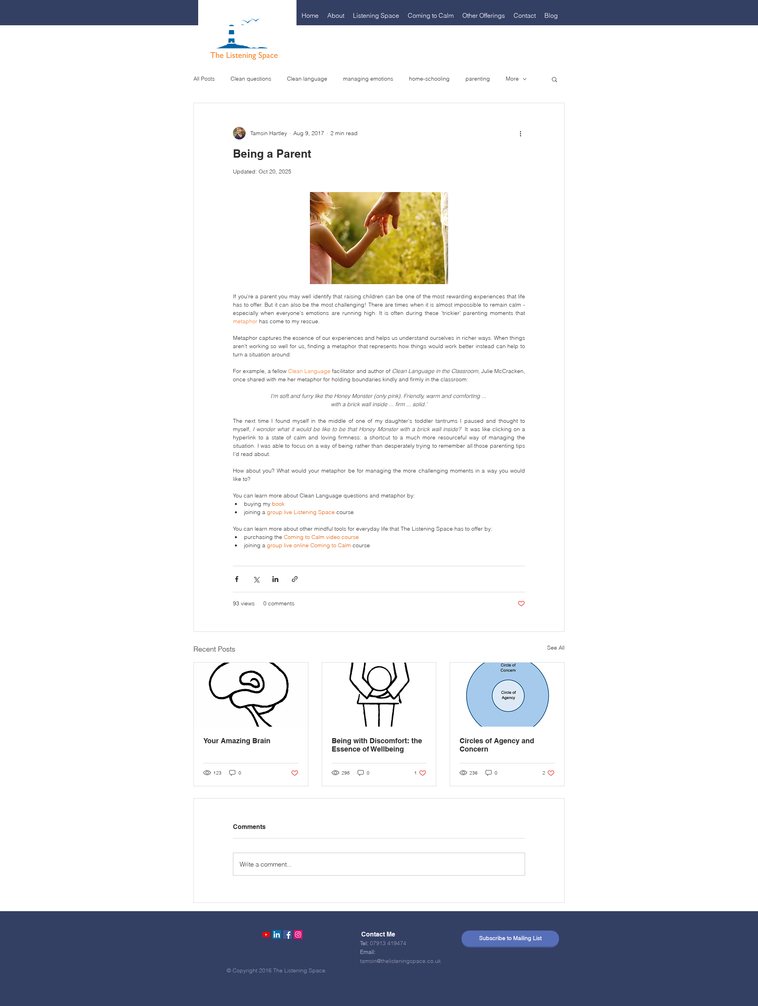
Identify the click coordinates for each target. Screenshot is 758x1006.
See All (556, 647)
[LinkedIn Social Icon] (276, 934)
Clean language (307, 78)
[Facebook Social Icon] (287, 934)
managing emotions (368, 78)
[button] (336, 15)
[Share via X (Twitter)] (256, 579)
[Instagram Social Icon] (298, 934)
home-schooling (429, 78)
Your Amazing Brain (236, 741)
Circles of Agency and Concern (497, 745)
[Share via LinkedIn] (275, 579)
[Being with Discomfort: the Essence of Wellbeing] (379, 695)
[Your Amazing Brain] (251, 695)
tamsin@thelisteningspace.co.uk (400, 961)
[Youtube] (266, 934)
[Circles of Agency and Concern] (507, 695)
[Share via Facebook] (236, 579)
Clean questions (251, 78)
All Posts (204, 78)
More (512, 78)
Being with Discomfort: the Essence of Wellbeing (377, 745)
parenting (477, 78)
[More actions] (520, 133)
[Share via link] (294, 579)
